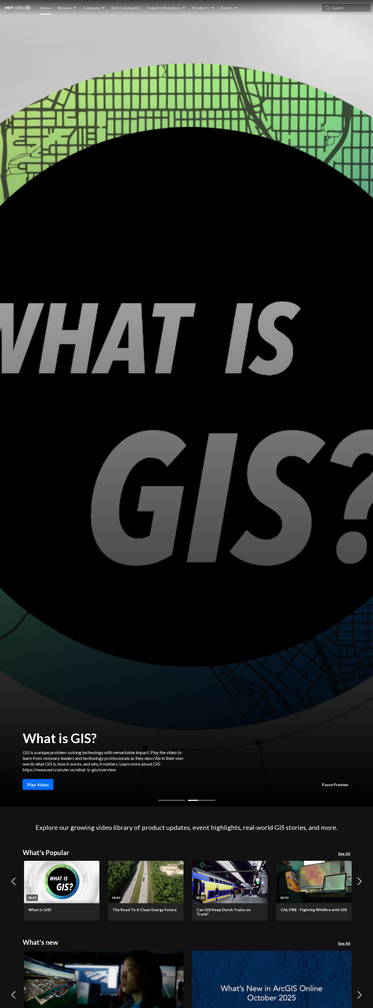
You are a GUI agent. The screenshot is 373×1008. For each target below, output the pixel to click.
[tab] (171, 800)
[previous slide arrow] (13, 881)
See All (344, 853)
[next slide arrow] (359, 881)
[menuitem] (45, 7)
